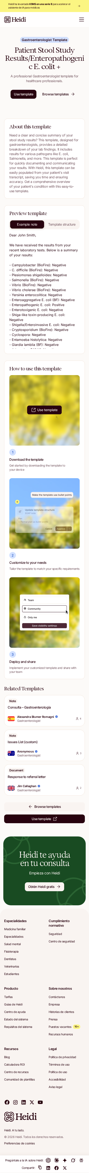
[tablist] (44, 224)
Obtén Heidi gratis (41, 887)
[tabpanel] (44, 291)
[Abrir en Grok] (73, 1160)
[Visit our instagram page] (15, 1102)
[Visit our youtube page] (40, 1102)
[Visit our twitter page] (32, 1102)
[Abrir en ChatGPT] (48, 1160)
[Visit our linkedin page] (23, 1102)
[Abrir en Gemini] (64, 1160)
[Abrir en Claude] (56, 1160)
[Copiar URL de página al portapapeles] (39, 1167)
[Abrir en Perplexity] (81, 1160)
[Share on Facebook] (56, 1167)
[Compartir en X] (64, 1167)
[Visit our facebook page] (7, 1102)
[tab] (27, 224)
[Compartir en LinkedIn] (48, 1167)
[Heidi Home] (15, 19)
